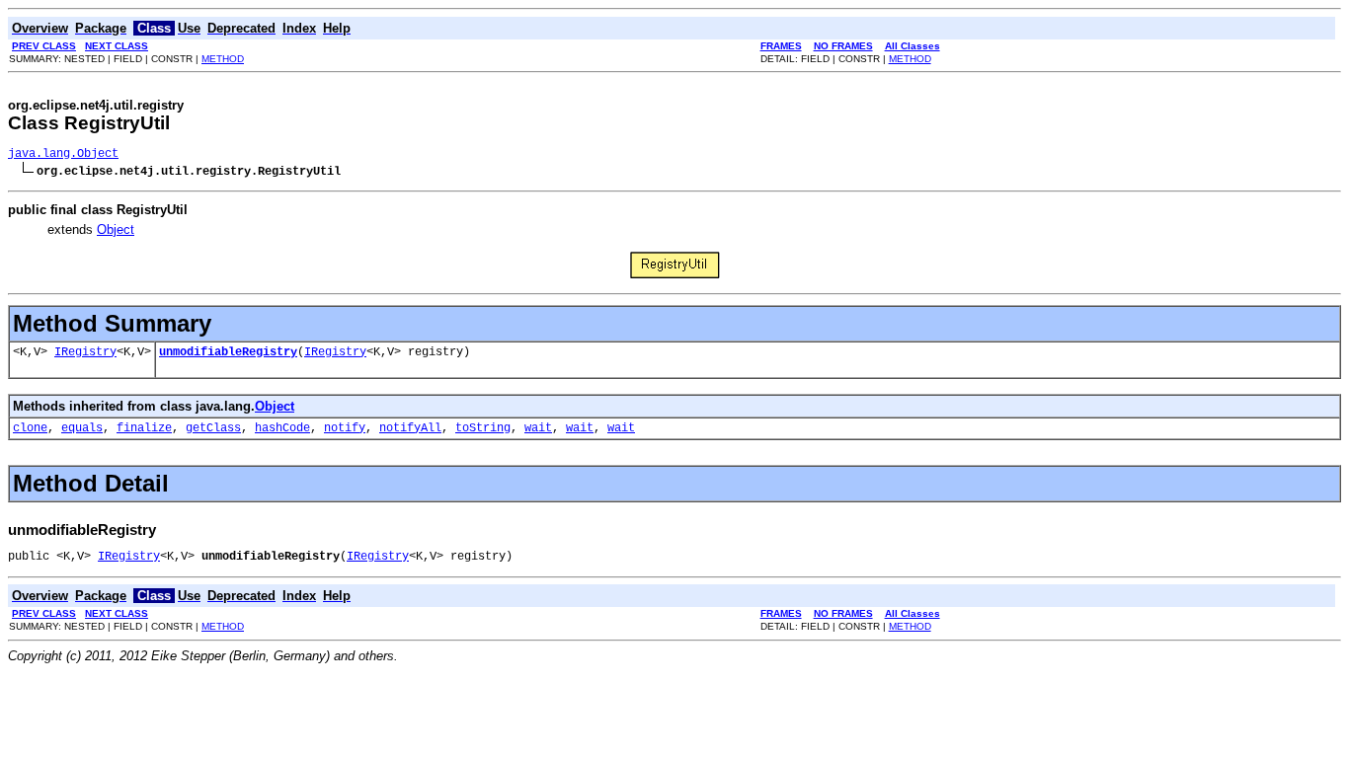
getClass (213, 428)
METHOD (222, 58)
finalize (144, 428)
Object (115, 229)
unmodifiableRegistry (228, 352)
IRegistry (85, 352)
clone (30, 428)
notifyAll (410, 428)
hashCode (282, 428)
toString (483, 428)
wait (538, 428)
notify (344, 428)
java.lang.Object (63, 154)
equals (82, 428)
